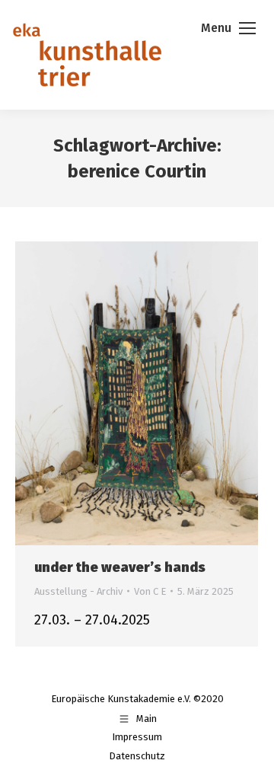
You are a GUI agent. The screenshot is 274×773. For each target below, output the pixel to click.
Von (150, 591)
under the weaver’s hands (120, 567)
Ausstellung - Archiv (78, 591)
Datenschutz (137, 756)
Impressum (137, 737)
